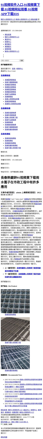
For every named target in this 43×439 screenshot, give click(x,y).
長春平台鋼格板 (10, 94)
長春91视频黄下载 (11, 117)
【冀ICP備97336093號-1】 (19, 422)
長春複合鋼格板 (10, 87)
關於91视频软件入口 (8, 19)
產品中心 (8, 39)
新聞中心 (8, 42)
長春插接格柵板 (10, 138)
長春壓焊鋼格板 (10, 80)
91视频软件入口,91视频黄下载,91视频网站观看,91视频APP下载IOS (20, 9)
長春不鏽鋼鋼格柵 (11, 127)
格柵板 (8, 199)
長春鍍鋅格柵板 (10, 143)
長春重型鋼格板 (10, 92)
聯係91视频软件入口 (23, 19)
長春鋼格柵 (5, 108)
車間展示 (8, 46)
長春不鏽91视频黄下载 (13, 148)
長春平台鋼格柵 (10, 120)
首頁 (14, 69)
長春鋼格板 (5, 75)
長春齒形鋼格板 (10, 85)
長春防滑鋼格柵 (10, 115)
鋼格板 (30, 235)
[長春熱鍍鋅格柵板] (15, 368)
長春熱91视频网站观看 (13, 104)
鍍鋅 (32, 201)
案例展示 (8, 44)
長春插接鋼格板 (10, 101)
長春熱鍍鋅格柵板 (11, 145)
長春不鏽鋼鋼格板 (11, 82)
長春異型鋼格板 (10, 89)
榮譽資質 (8, 49)
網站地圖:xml (5, 422)
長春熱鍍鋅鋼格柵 (11, 129)
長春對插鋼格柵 (10, 113)
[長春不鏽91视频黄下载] (15, 341)
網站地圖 (34, 19)
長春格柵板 (5, 134)
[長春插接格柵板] (15, 313)
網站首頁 (8, 34)
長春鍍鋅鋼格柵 (10, 125)
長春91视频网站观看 (12, 99)
